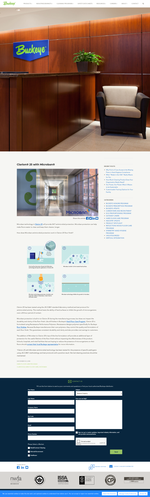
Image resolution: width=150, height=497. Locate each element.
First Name (31, 390)
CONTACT (135, 3)
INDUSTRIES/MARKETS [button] (44, 3)
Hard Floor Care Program (76, 321)
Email (29, 425)
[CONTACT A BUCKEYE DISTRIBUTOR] (111, 467)
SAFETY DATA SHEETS (85, 3)
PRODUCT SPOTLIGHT (114, 223)
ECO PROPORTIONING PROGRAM (118, 213)
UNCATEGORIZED (112, 236)
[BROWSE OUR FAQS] (92, 467)
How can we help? (81, 398)
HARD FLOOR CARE (31, 367)
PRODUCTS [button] (27, 3)
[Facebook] (19, 468)
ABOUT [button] (123, 3)
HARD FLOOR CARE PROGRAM (27, 364)
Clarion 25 (39, 224)
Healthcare (33, 455)
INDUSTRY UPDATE (113, 221)
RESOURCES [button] (101, 3)
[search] (143, 4)
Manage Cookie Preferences (127, 493)
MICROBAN (43, 367)
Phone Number (32, 434)
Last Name (31, 398)
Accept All (143, 493)
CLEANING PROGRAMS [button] (65, 3)
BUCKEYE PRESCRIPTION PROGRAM (119, 206)
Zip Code (30, 416)
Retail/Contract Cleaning (37, 448)
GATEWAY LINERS (112, 216)
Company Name (33, 407)
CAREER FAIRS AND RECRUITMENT (118, 211)
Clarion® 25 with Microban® (36, 164)
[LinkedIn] (23, 468)
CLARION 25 (21, 367)
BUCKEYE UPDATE (112, 208)
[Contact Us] (27, 468)
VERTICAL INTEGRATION (115, 238)
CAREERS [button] (113, 3)
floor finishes (21, 327)
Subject (78, 390)
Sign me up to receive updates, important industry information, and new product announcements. (98, 433)
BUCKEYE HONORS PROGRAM (117, 203)
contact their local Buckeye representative (42, 344)
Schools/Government (36, 451)
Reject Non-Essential (109, 493)
